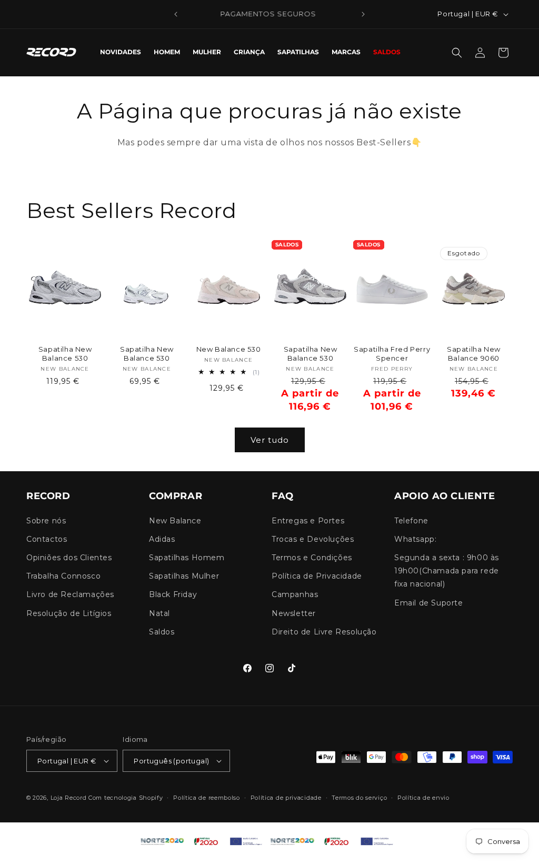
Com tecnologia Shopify (125, 797)
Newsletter (294, 613)
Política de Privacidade (317, 576)
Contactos (46, 539)
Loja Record (69, 797)
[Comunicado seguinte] (363, 14)
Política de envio (423, 797)
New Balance (175, 520)
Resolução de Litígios (69, 613)
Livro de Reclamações (70, 594)
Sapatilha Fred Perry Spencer (392, 353)
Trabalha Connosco (63, 576)
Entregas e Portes (308, 520)
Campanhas (295, 594)
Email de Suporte (428, 603)
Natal (159, 613)
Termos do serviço (359, 797)
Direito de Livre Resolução (324, 632)
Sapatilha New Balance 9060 (474, 353)
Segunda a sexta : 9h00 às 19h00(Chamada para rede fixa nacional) (446, 571)
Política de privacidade (286, 797)
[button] (456, 52)
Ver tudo (270, 440)
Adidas (162, 539)
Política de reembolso (206, 797)
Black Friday (173, 594)
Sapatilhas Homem (187, 557)
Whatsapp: (415, 539)
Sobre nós (46, 520)
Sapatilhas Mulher (184, 576)
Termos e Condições (312, 557)
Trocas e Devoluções (313, 539)
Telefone (411, 520)
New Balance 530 (228, 349)
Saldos (162, 632)
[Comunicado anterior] (175, 14)
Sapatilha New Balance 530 (65, 353)
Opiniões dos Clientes (69, 557)
